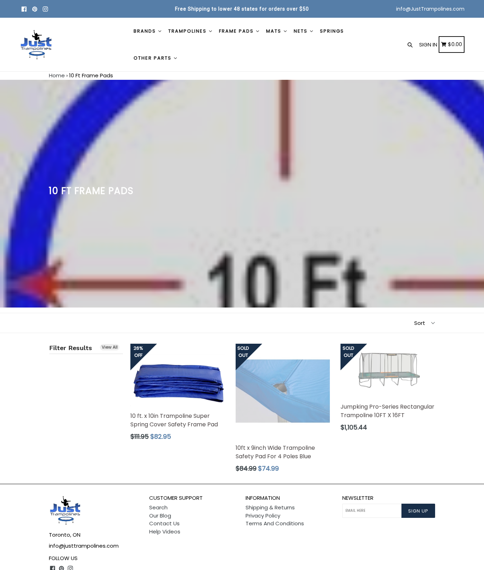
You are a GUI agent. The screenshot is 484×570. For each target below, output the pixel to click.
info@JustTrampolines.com (430, 8)
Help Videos (164, 531)
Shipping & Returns (270, 507)
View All (110, 347)
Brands (146, 31)
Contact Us (164, 523)
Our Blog (160, 515)
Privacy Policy (263, 515)
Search (158, 507)
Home (57, 75)
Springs (332, 31)
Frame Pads (237, 31)
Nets (301, 31)
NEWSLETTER (357, 498)
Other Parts (153, 58)
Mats (274, 31)
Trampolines (188, 31)
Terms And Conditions (275, 523)
